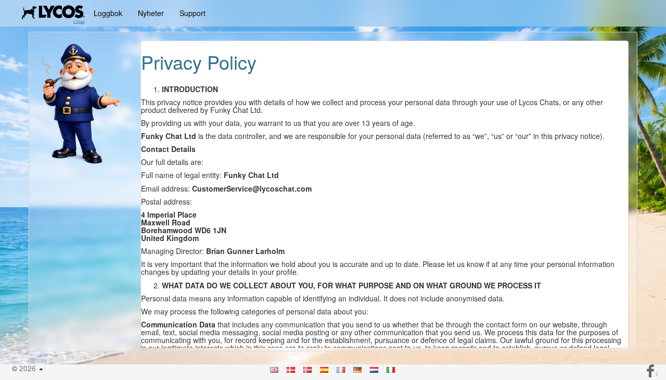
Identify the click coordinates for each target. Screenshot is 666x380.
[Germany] (358, 368)
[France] (341, 368)
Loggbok (108, 13)
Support (193, 13)
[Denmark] (291, 368)
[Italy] (391, 368)
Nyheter (151, 13)
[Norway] (308, 368)
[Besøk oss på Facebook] (651, 369)
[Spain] (324, 368)
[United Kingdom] (274, 368)
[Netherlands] (374, 368)
